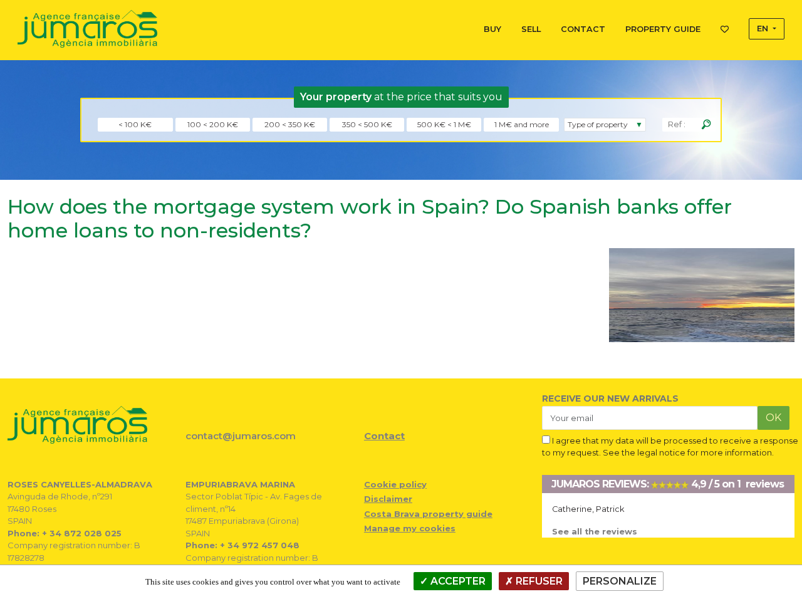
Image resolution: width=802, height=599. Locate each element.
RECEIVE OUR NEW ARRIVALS (610, 398)
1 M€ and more (521, 124)
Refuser (538, 581)
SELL (531, 29)
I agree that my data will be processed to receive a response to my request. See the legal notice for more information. (670, 446)
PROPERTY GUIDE (662, 29)
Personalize (620, 581)
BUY (492, 29)
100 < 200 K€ (212, 124)
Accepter (457, 581)
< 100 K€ (135, 124)
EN (764, 28)
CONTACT (583, 29)
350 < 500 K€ (367, 124)
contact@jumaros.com (240, 436)
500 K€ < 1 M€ (444, 124)
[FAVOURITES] (725, 26)
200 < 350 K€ (289, 124)
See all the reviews (594, 531)
